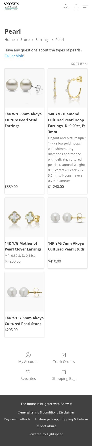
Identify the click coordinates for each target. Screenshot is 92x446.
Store (25, 39)
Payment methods (17, 419)
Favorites (28, 378)
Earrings (43, 39)
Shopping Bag (63, 378)
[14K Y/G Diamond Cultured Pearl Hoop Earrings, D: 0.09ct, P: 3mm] (67, 88)
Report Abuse (46, 426)
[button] (11, 6)
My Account (28, 361)
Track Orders (64, 361)
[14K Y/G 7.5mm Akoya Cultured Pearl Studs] (24, 292)
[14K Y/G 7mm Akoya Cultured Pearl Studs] (67, 217)
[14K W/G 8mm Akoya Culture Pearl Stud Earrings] (24, 88)
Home (9, 39)
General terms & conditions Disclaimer (46, 412)
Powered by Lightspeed (46, 434)
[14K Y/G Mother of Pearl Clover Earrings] (24, 217)
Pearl (59, 39)
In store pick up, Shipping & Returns (61, 419)
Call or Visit (13, 55)
